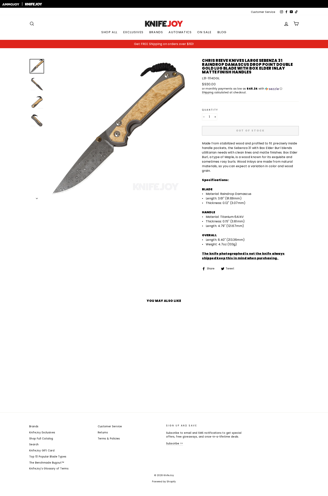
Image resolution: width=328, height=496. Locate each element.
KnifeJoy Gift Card (41, 450)
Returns (103, 432)
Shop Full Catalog (41, 438)
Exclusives (133, 32)
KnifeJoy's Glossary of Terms (49, 468)
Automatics (180, 32)
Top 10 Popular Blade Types (47, 456)
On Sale (204, 32)
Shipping (207, 92)
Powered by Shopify (164, 481)
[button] (250, 89)
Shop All (109, 32)
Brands (156, 32)
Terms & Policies (109, 438)
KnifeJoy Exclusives (42, 432)
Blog (222, 32)
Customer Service (263, 12)
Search (34, 444)
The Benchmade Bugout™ (46, 463)
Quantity (210, 109)
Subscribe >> (174, 443)
